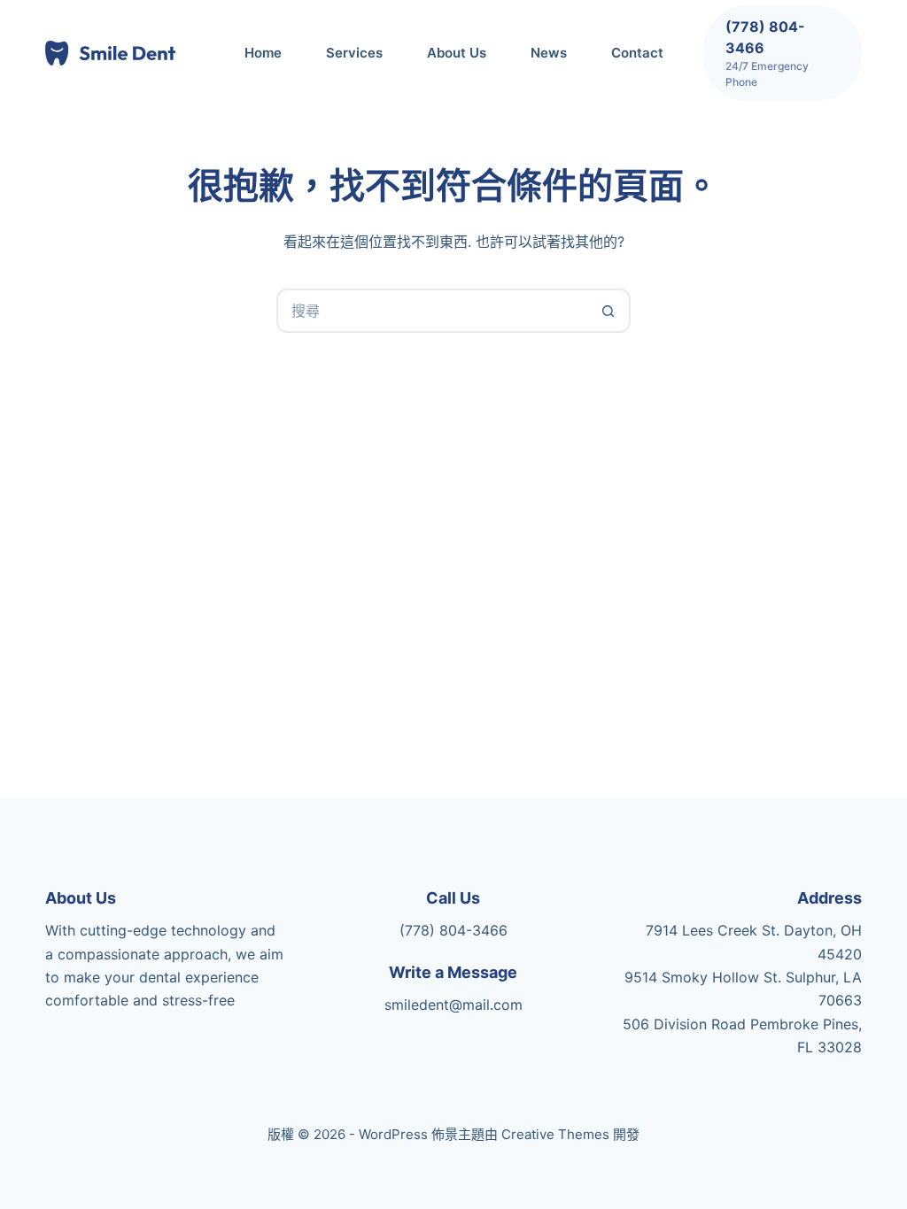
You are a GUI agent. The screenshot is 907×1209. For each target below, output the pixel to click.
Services (354, 52)
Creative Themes (555, 1134)
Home (263, 52)
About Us (456, 52)
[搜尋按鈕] (608, 311)
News (549, 52)
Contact (637, 52)
